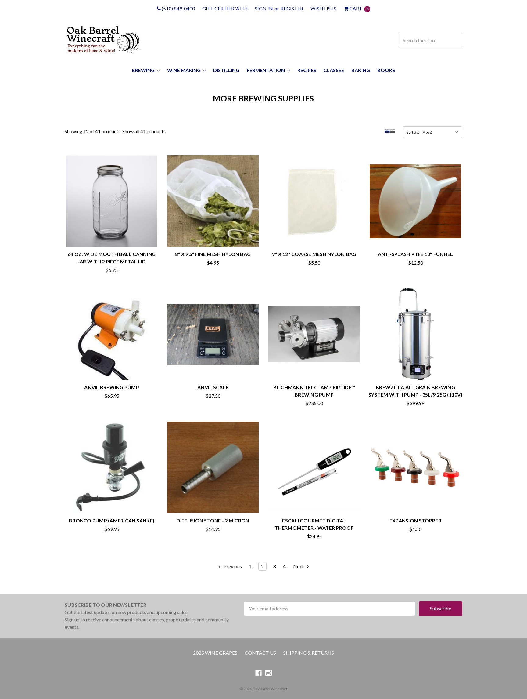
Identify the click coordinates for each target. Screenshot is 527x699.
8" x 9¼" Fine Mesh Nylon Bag (213, 254)
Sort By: (413, 132)
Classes (334, 70)
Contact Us (260, 653)
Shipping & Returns (308, 653)
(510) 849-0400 (178, 8)
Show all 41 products (144, 131)
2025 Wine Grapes (215, 653)
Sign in (264, 8)
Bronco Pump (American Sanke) (111, 520)
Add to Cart (111, 233)
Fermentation (266, 70)
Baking (360, 70)
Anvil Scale (212, 387)
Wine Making (184, 70)
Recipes (306, 70)
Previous (232, 566)
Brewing (144, 70)
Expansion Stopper (415, 520)
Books (386, 70)
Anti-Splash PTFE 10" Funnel (415, 254)
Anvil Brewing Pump (111, 387)
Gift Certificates (225, 8)
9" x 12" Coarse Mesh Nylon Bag (314, 254)
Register (292, 8)
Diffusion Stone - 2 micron (213, 520)
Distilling (226, 70)
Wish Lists (323, 8)
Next (299, 566)
